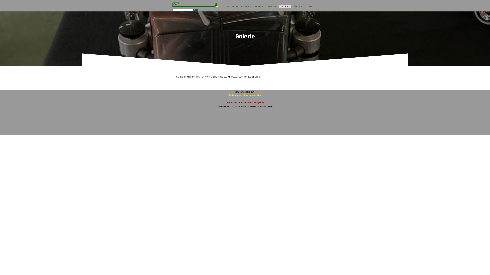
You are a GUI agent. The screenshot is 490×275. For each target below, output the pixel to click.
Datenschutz (245, 102)
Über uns (298, 6)
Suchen (196, 10)
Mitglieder (259, 102)
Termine (272, 6)
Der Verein (246, 6)
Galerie (285, 6)
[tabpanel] (245, 78)
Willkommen (232, 6)
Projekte (259, 6)
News (311, 6)
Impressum (231, 102)
